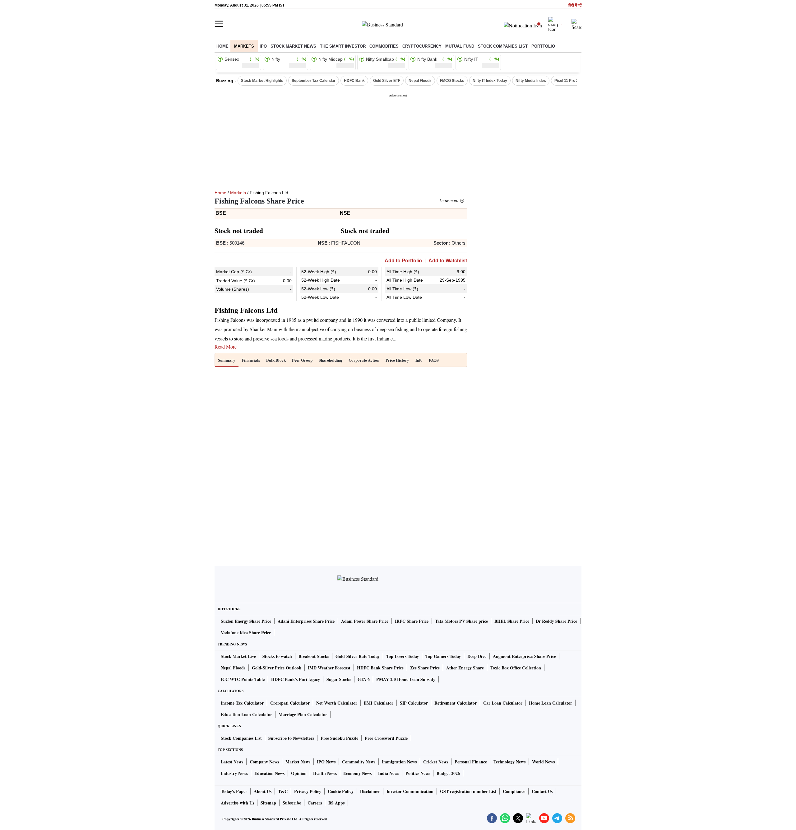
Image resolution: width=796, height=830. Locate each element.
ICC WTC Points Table (243, 679)
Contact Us (542, 791)
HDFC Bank (354, 80)
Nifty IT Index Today (490, 80)
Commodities (384, 46)
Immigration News (399, 761)
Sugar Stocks (338, 679)
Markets (244, 46)
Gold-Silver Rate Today (358, 656)
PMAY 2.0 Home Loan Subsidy (405, 679)
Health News (325, 773)
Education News (269, 773)
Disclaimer (370, 791)
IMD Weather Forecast (329, 667)
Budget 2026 (448, 773)
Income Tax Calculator (242, 703)
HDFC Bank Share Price (380, 667)
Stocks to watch (277, 656)
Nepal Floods (420, 80)
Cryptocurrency (422, 46)
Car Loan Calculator (502, 703)
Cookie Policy (341, 791)
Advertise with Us (237, 803)
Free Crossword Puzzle (386, 738)
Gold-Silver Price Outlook (276, 667)
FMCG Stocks (452, 80)
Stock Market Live (238, 656)
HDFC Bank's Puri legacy (295, 679)
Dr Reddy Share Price (556, 621)
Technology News (509, 761)
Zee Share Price (425, 667)
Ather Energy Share (465, 667)
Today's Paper (234, 791)
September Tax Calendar (314, 80)
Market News (297, 761)
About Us (262, 791)
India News (388, 773)
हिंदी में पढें (574, 5)
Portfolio (543, 46)
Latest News (232, 761)
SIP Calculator (414, 703)
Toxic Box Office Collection (515, 667)
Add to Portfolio (403, 261)
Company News (264, 761)
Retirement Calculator (455, 703)
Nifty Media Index (531, 80)
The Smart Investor (343, 46)
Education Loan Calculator (246, 714)
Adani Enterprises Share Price (306, 621)
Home (222, 46)
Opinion (299, 773)
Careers (315, 803)
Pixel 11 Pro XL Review (574, 80)
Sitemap (268, 803)
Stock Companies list (503, 46)
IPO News (326, 761)
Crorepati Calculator (290, 703)
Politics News (417, 773)
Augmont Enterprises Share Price (524, 656)
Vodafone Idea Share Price (246, 632)
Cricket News (435, 761)
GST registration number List (468, 791)
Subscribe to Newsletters (291, 738)
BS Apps (336, 803)
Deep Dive (476, 656)
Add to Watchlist (447, 261)
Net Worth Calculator (336, 703)
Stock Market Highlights (262, 80)
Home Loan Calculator (550, 703)
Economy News (357, 773)
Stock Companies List (241, 738)
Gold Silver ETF (386, 80)
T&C (283, 791)
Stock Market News (293, 46)
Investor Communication (409, 791)
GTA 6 (364, 679)
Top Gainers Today (443, 656)
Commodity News (358, 761)
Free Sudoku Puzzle (339, 738)
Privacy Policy (307, 791)
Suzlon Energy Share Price (246, 621)
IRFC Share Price (411, 621)
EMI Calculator (378, 703)
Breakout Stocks (313, 656)
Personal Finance (471, 761)
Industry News (234, 773)
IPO (263, 46)
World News (543, 761)
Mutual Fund (459, 46)
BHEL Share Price (511, 621)
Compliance (514, 791)
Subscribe (292, 803)
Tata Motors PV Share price (461, 621)
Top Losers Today (402, 656)
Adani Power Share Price (364, 621)
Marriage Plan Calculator (303, 714)
